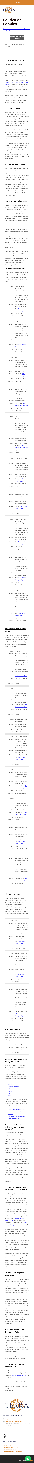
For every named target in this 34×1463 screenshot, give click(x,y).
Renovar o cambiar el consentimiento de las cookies (16, 29)
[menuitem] (8, 1445)
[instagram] (4, 1436)
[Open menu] (25, 10)
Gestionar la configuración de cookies (14, 45)
